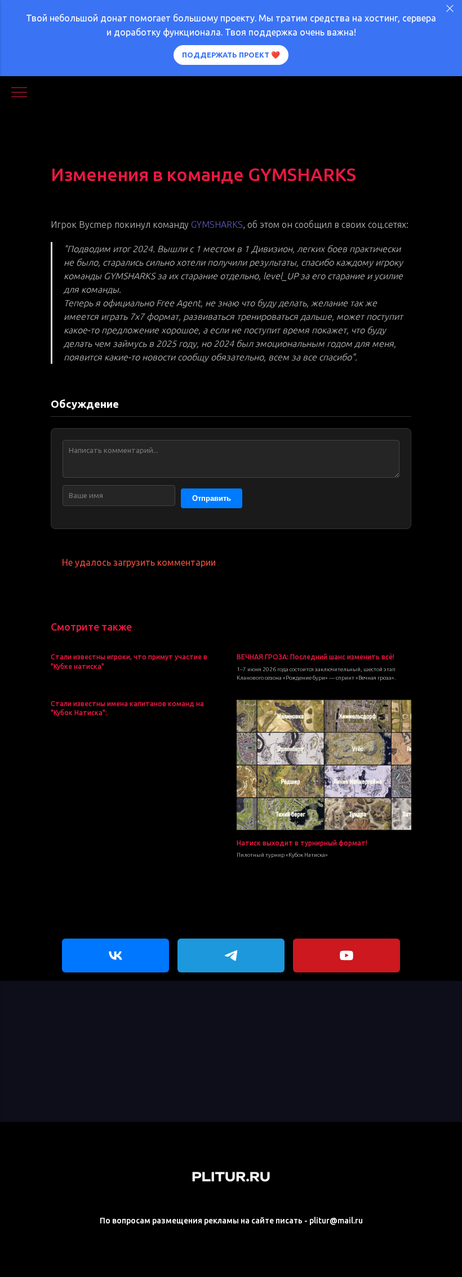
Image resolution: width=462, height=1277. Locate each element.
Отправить (211, 498)
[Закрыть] (449, 8)
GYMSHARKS (217, 224)
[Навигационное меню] (19, 93)
